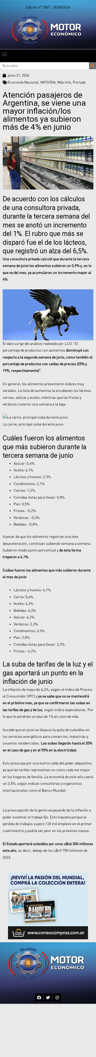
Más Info (64, 82)
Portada (79, 82)
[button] (4, 53)
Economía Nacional (23, 82)
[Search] (92, 65)
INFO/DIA (47, 82)
